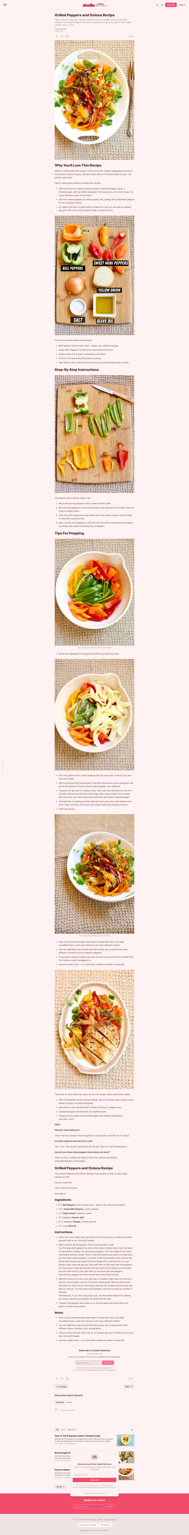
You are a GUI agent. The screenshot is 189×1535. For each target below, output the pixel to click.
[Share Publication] (162, 5)
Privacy (94, 1519)
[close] (115, 1454)
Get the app (105, 1525)
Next (127, 1386)
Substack (83, 1530)
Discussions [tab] (71, 1430)
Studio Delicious (60, 29)
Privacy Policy (111, 1487)
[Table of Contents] (2, 767)
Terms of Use (105, 1485)
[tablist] (64, 1402)
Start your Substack (88, 1525)
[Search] (157, 5)
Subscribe (171, 5)
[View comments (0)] (62, 36)
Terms (100, 1519)
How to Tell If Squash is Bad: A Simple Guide (77, 1436)
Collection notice (110, 1519)
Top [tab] (57, 1430)
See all (59, 1487)
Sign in (182, 5)
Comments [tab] (60, 1402)
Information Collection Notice (93, 1487)
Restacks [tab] (69, 1402)
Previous (63, 1386)
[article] (94, 1441)
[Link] (51, 165)
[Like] (57, 36)
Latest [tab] (63, 1430)
